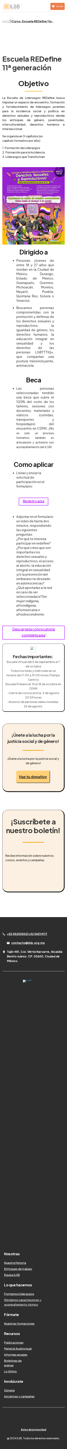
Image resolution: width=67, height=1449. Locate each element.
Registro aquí (33, 501)
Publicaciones (13, 1342)
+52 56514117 (37, 934)
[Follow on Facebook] (37, 1419)
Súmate (9, 1390)
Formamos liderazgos (19, 1294)
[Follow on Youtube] (44, 1419)
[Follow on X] (30, 1419)
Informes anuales (15, 1354)
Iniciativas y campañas (19, 1396)
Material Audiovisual (18, 1348)
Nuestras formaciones (19, 1323)
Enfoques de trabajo (18, 1269)
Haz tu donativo (33, 776)
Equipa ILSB (12, 1275)
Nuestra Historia (15, 1263)
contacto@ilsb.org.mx (28, 943)
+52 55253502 (17, 934)
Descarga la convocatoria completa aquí (33, 632)
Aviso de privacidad (33, 1429)
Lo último (10, 1371)
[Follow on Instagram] (23, 1419)
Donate (59, 6)
